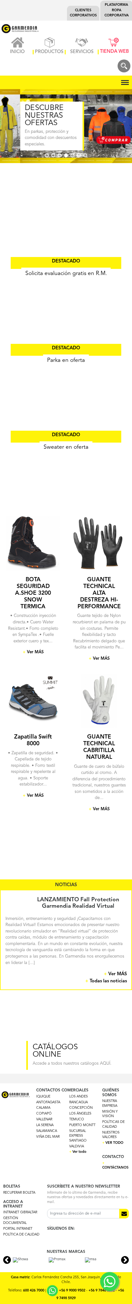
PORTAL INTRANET (17, 1229)
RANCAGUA (78, 1102)
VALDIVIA (76, 1146)
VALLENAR (44, 1119)
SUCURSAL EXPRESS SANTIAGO (78, 1135)
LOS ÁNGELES (80, 1114)
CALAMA (43, 1108)
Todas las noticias (106, 981)
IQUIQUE (43, 1096)
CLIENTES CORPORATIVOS (83, 13)
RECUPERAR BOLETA (19, 1193)
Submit (124, 1213)
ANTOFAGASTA (48, 1102)
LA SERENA (45, 1125)
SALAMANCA (46, 1131)
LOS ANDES (78, 1096)
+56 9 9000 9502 (72, 1290)
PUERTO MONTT (82, 1125)
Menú (124, 79)
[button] (47, 155)
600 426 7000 (33, 1290)
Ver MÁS (115, 974)
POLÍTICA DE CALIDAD (21, 1234)
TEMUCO (76, 1119)
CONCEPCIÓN (81, 1108)
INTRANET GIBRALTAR (20, 1212)
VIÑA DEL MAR (48, 1137)
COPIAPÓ (44, 1114)
